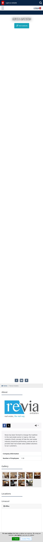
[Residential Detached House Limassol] (29, 483)
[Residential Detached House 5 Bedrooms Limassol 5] (37, 475)
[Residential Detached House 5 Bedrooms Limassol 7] (13, 483)
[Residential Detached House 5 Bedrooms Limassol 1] (13, 475)
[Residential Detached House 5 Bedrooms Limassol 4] (29, 475)
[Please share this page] (36, 425)
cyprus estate (11, 3)
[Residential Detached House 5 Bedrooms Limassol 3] (21, 475)
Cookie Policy (26, 539)
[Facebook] (4, 425)
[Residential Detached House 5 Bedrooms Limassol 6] (6, 483)
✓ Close (15, 539)
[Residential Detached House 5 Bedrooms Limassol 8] (21, 483)
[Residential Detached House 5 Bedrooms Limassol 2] (6, 475)
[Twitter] (8, 425)
